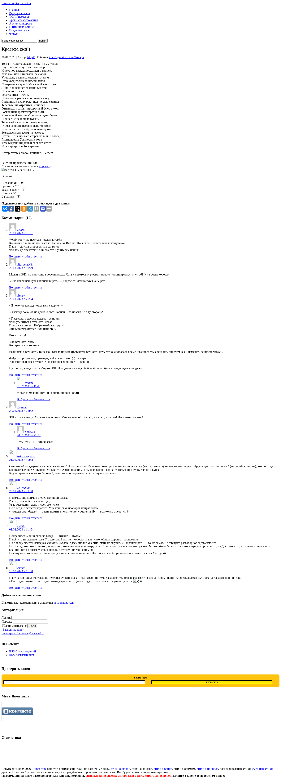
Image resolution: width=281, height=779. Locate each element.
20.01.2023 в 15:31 (21, 233)
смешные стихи (262, 768)
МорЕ (31, 57)
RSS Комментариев (22, 654)
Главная (14, 9)
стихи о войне (162, 768)
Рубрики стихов (19, 13)
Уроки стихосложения (23, 20)
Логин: (6, 617)
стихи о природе (207, 768)
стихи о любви (120, 768)
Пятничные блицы (21, 27)
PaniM (29, 382)
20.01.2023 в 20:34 (21, 299)
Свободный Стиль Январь (66, 57)
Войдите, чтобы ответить (25, 256)
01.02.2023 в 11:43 (21, 529)
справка (44, 166)
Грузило (22, 407)
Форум (13, 33)
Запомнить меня (16, 625)
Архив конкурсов (20, 23)
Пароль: (7, 621)
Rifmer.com (39, 768)
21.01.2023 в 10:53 (21, 459)
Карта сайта (23, 3)
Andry (21, 295)
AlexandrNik (24, 264)
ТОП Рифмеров (19, 16)
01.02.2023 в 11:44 (28, 386)
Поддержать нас (19, 30)
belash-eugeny (26, 456)
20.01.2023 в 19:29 (21, 268)
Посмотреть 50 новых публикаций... (23, 633)
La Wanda (23, 487)
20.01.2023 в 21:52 (21, 410)
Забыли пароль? (13, 629)
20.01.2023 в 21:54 (29, 435)
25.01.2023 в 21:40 (21, 491)
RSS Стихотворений (22, 651)
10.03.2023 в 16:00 (21, 571)
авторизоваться (64, 602)
